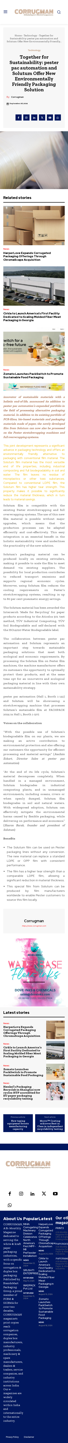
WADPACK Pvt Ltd (29, 1287)
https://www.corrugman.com (34, 926)
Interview (28, 1278)
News (6, 249)
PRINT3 (60, 1228)
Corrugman (17, 97)
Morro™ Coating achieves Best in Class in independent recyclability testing (50, 1125)
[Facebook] (19, 117)
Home (18, 35)
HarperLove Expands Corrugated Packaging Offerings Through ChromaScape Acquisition (27, 256)
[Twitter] (42, 117)
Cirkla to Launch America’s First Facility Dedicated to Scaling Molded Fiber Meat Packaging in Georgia (32, 317)
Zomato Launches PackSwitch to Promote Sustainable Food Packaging (33, 375)
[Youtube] (50, 117)
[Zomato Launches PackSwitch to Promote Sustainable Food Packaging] (34, 346)
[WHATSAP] (58, 117)
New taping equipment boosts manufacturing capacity (18, 1125)
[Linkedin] (34, 117)
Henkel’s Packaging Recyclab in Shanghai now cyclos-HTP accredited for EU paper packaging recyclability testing (21, 1092)
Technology (30, 35)
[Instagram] (26, 117)
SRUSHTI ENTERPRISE (30, 1271)
